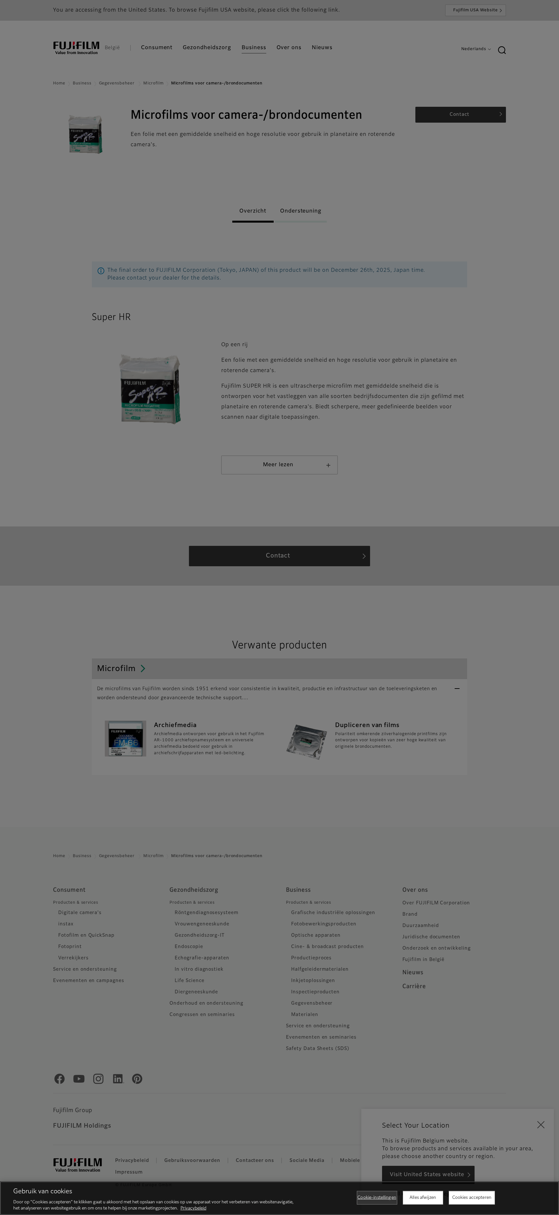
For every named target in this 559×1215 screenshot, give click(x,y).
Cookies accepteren (471, 1198)
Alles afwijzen (423, 1198)
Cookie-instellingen (376, 1198)
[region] (279, 1198)
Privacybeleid (193, 1208)
